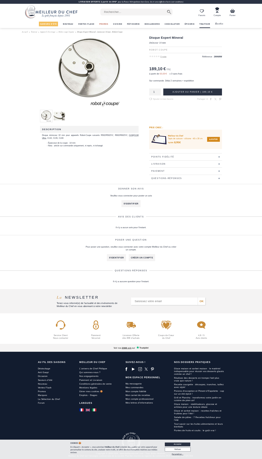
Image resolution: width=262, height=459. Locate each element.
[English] (88, 409)
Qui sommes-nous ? (90, 372)
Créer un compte (142, 257)
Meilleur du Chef (92, 362)
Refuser (178, 449)
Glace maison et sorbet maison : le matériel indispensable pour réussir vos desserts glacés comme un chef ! (199, 371)
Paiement (84, 380)
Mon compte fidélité (136, 391)
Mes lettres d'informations (139, 403)
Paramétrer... (177, 454)
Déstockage (44, 368)
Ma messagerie (134, 383)
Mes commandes (134, 387)
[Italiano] (94, 409)
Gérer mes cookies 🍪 (91, 391)
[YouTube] (134, 369)
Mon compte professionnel (140, 399)
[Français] (81, 409)
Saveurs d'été (45, 380)
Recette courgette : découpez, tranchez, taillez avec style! (199, 385)
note (163, 56)
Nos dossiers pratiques (192, 362)
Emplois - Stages (88, 395)
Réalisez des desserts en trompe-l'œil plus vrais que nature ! (196, 379)
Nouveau (42, 384)
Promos (42, 391)
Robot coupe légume (66, 31)
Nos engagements (89, 376)
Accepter (177, 444)
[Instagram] (140, 369)
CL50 (131, 135)
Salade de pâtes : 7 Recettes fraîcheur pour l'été (197, 418)
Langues (85, 403)
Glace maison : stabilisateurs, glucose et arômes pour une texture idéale (195, 405)
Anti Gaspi (43, 372)
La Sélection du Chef (49, 399)
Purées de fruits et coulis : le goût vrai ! (195, 430)
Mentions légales (88, 387)
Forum (41, 403)
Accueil (25, 31)
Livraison (97, 380)
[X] (147, 369)
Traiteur (34, 31)
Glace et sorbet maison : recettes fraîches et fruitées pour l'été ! (198, 412)
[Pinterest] (153, 369)
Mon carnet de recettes (138, 395)
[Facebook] (128, 369)
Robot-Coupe (158, 50)
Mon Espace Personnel (143, 377)
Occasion (43, 376)
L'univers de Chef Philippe (93, 368)
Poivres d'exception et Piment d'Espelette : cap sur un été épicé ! (199, 392)
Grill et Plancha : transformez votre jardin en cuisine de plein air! (197, 399)
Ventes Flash (45, 387)
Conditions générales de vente (95, 384)
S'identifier (131, 203)
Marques (42, 395)
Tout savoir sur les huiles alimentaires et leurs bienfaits (198, 425)
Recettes (219, 23)
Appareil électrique (47, 31)
